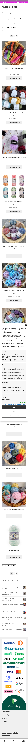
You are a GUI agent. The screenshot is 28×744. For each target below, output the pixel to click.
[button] (25, 325)
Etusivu (5, 13)
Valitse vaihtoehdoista (14, 78)
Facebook (4, 718)
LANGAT (14, 13)
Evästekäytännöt (6, 711)
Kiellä (14, 411)
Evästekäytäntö (10, 418)
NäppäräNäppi (9, 6)
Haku (14, 741)
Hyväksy (14, 407)
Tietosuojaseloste (17, 418)
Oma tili (4, 741)
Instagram (4, 721)
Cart (22, 740)
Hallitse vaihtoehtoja (14, 415)
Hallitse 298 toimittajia (7, 404)
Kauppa (10, 13)
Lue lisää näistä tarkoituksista (19, 404)
